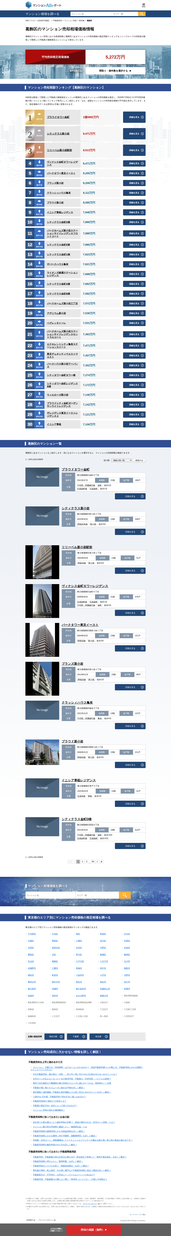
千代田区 (32, 934)
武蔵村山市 (105, 989)
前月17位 (39, 348)
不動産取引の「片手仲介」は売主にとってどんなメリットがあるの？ (64, 1175)
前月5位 (39, 175)
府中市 (103, 968)
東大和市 (32, 989)
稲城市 (31, 996)
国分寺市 (56, 982)
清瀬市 (55, 989)
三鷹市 (55, 968)
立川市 (127, 961)
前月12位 (39, 256)
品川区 (103, 941)
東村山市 (32, 982)
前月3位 (39, 165)
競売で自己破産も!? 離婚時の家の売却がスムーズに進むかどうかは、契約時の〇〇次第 (72, 1083)
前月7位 (39, 185)
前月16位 (39, 276)
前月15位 (39, 305)
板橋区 (103, 955)
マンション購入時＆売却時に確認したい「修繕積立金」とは (60, 1127)
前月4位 (39, 152)
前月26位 (39, 367)
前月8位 (39, 205)
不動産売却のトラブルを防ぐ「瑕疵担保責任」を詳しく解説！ (61, 1166)
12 (30, 244)
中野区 (103, 948)
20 (30, 323)
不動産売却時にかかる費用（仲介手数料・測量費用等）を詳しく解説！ (65, 1136)
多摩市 (127, 989)
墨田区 (55, 941)
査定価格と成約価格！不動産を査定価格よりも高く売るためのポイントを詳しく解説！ (72, 1092)
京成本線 (81, 796)
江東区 (79, 941)
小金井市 (80, 975)
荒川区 (79, 955)
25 (30, 375)
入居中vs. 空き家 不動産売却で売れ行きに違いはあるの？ (59, 1097)
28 (30, 404)
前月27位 (39, 387)
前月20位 (39, 325)
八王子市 (104, 961)
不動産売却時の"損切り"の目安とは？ (49, 1101)
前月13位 (39, 214)
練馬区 (127, 955)
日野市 (127, 975)
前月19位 (39, 315)
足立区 (31, 961)
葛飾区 (55, 961)
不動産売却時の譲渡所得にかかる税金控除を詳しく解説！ (59, 1131)
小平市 (103, 975)
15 (30, 274)
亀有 (100, 718)
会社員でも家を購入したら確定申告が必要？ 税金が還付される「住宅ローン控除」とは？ (74, 1122)
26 (30, 384)
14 (30, 264)
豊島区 (31, 955)
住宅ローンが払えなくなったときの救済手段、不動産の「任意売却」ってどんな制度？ (72, 1079)
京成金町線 (82, 489)
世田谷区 (56, 948)
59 (93, 862)
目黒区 (127, 941)
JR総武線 (81, 563)
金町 (100, 485)
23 (30, 355)
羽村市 (55, 996)
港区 (78, 934)
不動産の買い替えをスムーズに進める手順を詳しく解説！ (59, 1088)
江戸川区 (80, 961)
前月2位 (39, 136)
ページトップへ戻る (139, 1214)
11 (30, 233)
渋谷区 (79, 948)
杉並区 (127, 948)
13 (30, 254)
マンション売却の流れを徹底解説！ (49, 1110)
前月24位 (39, 407)
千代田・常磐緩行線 (86, 485)
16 (30, 283)
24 (30, 365)
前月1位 (39, 119)
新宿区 (103, 934)
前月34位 (39, 426)
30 (30, 424)
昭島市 (127, 968)
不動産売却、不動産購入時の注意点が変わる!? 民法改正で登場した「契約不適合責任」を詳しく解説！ (80, 1157)
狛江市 (127, 982)
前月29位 (39, 357)
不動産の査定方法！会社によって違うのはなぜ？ (55, 1106)
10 (30, 222)
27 (30, 394)
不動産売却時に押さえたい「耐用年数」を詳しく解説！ (58, 1161)
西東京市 (104, 996)
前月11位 (39, 235)
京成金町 (94, 489)
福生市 (103, 982)
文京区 (127, 934)
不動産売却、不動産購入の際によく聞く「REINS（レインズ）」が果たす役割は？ (70, 1179)
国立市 (79, 982)
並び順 (107, 460)
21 (30, 334)
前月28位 (39, 377)
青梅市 (79, 968)
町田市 (55, 975)
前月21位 (39, 295)
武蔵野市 (32, 968)
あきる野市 (81, 996)
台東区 (31, 941)
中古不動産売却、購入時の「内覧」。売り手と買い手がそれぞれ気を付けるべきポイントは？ (75, 1074)
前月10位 (39, 266)
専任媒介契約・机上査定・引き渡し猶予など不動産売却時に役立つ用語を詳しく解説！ (72, 1170)
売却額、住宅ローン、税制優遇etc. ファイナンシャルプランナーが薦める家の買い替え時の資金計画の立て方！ (83, 1140)
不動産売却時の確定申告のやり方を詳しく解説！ (55, 1145)
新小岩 (93, 524)
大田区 (31, 948)
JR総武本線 (82, 524)
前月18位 (39, 286)
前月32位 (39, 397)
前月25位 (39, 416)
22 (30, 345)
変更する (139, 460)
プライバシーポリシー (90, 1204)
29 (30, 414)
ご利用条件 (29, 1220)
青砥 (90, 796)
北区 (54, 955)
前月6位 (39, 195)
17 (30, 293)
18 (30, 303)
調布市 (31, 975)
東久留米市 (81, 989)
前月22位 (39, 336)
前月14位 (39, 247)
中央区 (55, 934)
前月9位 (39, 224)
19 (30, 313)
